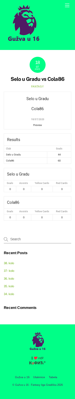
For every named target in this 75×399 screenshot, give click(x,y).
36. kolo (9, 278)
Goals (10, 183)
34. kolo (9, 294)
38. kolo (9, 263)
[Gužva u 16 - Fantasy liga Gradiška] (24, 42)
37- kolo (9, 270)
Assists (23, 183)
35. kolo (9, 286)
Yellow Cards (42, 183)
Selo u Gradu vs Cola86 (37, 79)
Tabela (53, 377)
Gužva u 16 (22, 377)
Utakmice (39, 377)
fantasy (37, 86)
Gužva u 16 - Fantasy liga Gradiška (35, 384)
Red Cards (62, 183)
